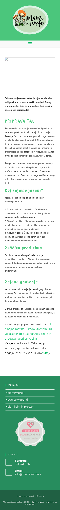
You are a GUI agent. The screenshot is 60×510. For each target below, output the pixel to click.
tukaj (45, 353)
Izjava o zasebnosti (25, 496)
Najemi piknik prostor (20, 406)
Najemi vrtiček (15, 392)
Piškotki (40, 496)
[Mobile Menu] (30, 44)
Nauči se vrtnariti (17, 399)
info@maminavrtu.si (28, 474)
